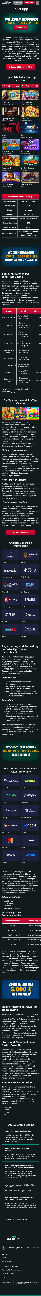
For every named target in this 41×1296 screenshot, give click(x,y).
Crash (24, 86)
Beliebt (4, 86)
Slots (33, 86)
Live (14, 86)
